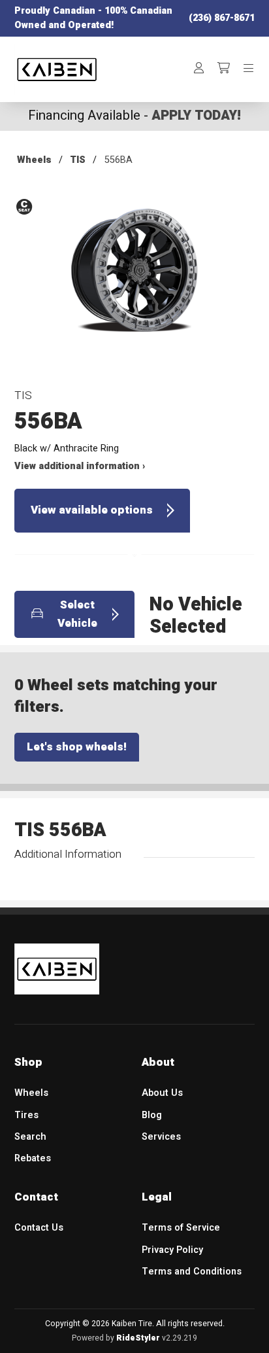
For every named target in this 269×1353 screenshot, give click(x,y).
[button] (134, 281)
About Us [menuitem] (162, 1093)
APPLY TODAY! (196, 116)
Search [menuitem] (30, 1137)
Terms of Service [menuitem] (181, 1228)
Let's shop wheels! (77, 747)
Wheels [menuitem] (31, 1093)
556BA (118, 160)
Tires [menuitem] (26, 1115)
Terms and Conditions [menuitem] (192, 1271)
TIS (78, 160)
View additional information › (79, 466)
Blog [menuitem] (152, 1115)
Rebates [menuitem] (32, 1158)
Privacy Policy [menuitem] (172, 1250)
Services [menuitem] (161, 1137)
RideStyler (138, 1338)
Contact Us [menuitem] (38, 1228)
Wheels (34, 160)
